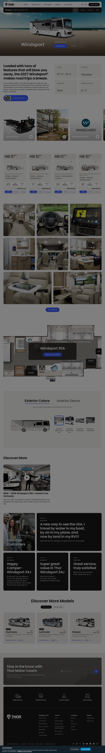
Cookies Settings (75, 749)
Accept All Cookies (85, 749)
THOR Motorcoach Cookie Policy (24, 751)
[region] (52, 749)
